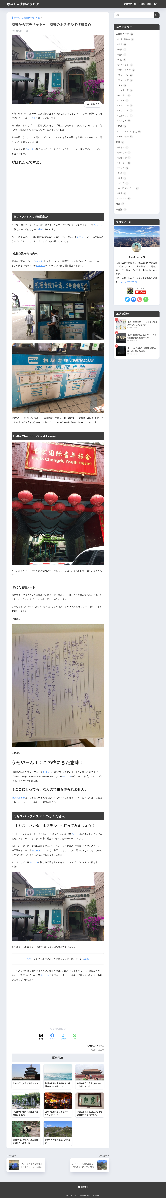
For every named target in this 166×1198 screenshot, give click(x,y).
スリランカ (125, 110)
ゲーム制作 (125, 137)
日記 (156, 4)
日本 (122, 44)
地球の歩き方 (18, 798)
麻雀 (122, 193)
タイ (122, 85)
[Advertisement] (58, 187)
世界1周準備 (125, 39)
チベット (31, 118)
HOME (84, 1187)
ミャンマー (125, 105)
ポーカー (124, 198)
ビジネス (124, 163)
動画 (121, 173)
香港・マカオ (126, 70)
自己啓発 (124, 152)
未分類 (121, 209)
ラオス (122, 100)
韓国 (121, 49)
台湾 (121, 55)
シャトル (38, 261)
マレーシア (125, 80)
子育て (123, 147)
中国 (102, 1045)
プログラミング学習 (129, 131)
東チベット (125, 65)
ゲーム (123, 183)
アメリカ (124, 121)
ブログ (123, 168)
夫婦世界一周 (130, 4)
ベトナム (124, 95)
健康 (122, 178)
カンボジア (125, 90)
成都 (40, 229)
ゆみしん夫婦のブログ (23, 4)
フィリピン (125, 75)
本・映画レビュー (128, 188)
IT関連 (142, 4)
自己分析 (124, 158)
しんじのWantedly (128, 282)
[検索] (157, 15)
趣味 (149, 4)
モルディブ (125, 116)
